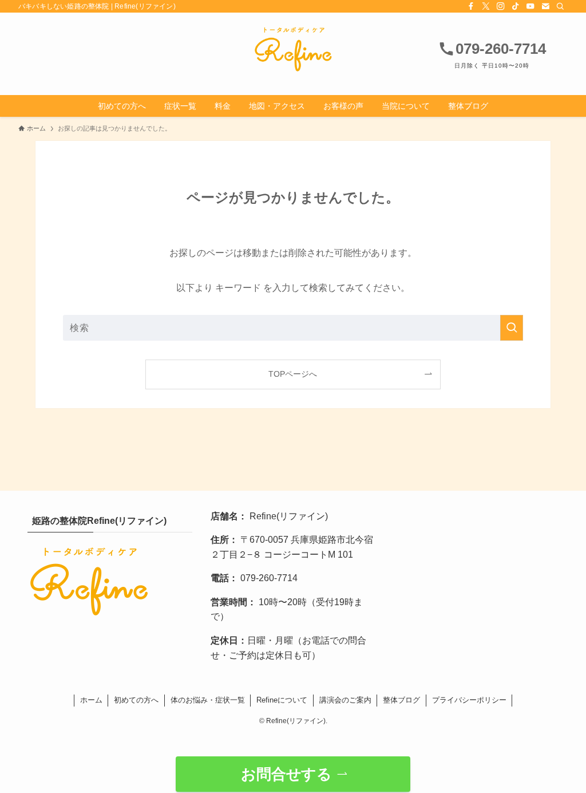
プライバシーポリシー (469, 700)
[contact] (545, 6)
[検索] (560, 6)
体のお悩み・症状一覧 (208, 700)
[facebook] (471, 6)
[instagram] (500, 6)
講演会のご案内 (345, 700)
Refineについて (281, 700)
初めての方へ (136, 700)
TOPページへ (292, 373)
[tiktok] (515, 6)
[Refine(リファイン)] (293, 49)
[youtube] (530, 6)
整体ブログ (401, 700)
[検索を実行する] (511, 328)
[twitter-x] (485, 6)
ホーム (91, 700)
